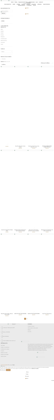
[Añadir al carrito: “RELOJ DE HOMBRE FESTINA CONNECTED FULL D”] (47, 144)
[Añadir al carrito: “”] (7, 144)
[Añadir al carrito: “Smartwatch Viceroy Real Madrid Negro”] (7, 227)
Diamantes (2, 36)
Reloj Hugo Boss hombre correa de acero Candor (7, 314)
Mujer (2, 29)
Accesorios (3, 42)
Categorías (28, 2)
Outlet (2, 44)
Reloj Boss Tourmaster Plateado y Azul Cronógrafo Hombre (20, 230)
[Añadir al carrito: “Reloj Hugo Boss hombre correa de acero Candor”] (7, 311)
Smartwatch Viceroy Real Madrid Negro (7, 230)
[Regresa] (25, 2)
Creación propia (4, 38)
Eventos (2, 34)
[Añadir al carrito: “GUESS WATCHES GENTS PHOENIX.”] (34, 311)
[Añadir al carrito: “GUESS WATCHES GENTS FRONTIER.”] (20, 311)
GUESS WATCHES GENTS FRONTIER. (20, 313)
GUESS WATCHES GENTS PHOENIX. (34, 313)
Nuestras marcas (4, 40)
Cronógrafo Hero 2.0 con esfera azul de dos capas (33, 147)
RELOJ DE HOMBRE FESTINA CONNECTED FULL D (47, 147)
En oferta (3, 58)
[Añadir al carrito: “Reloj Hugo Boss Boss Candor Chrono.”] (20, 144)
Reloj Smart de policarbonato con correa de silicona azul (47, 230)
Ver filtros (3, 64)
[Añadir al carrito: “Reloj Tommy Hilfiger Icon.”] (47, 311)
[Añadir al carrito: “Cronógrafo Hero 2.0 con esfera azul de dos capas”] (34, 144)
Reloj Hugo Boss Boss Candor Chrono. (20, 147)
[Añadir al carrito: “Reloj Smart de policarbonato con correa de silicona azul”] (47, 227)
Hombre (2, 31)
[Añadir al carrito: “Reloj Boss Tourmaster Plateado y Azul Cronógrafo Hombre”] (20, 227)
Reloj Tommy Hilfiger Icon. (47, 313)
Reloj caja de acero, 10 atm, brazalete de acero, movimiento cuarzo (33, 230)
